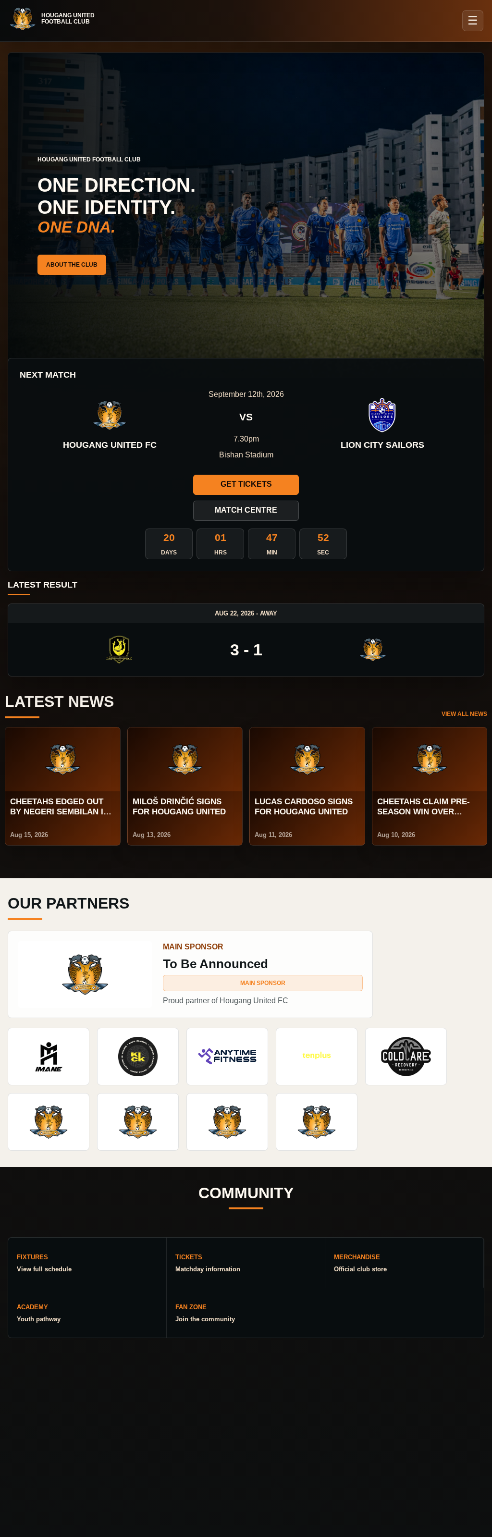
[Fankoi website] (227, 1122)
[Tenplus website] (316, 1056)
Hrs (220, 552)
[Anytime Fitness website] (227, 1056)
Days (169, 552)
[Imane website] (48, 1056)
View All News (464, 714)
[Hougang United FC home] (57, 19)
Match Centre (246, 510)
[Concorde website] (316, 1122)
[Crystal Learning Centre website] (138, 1122)
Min (272, 552)
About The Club (72, 264)
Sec (323, 552)
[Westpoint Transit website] (48, 1122)
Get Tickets (246, 484)
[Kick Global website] (138, 1056)
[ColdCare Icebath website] (406, 1056)
